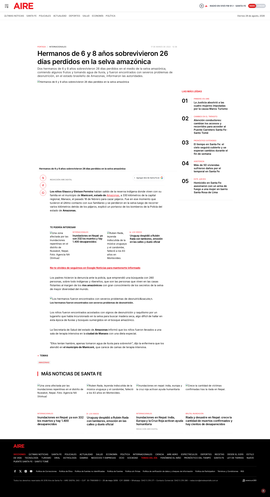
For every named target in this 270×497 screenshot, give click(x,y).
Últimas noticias (14, 15)
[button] (6, 6)
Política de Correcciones (46, 471)
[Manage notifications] (263, 491)
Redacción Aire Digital (61, 180)
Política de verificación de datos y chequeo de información (168, 471)
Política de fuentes (115, 471)
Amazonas (113, 195)
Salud (86, 15)
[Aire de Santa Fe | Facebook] (15, 471)
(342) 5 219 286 (181, 480)
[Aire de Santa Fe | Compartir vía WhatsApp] (43, 193)
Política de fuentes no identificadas (90, 471)
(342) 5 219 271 (147, 480)
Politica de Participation (205, 471)
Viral (57, 458)
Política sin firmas (132, 471)
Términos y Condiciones (228, 471)
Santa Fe (31, 15)
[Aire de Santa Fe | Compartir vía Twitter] (43, 178)
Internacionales (57, 47)
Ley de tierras (235, 458)
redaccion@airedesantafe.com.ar (204, 480)
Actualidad (60, 15)
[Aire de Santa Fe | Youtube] (31, 471)
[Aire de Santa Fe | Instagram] (25, 471)
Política (110, 15)
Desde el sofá (235, 454)
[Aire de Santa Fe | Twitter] (20, 471)
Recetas (219, 454)
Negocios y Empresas (103, 458)
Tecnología (31, 458)
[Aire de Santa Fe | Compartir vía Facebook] (43, 185)
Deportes (74, 15)
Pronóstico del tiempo (197, 458)
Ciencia (159, 454)
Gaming (84, 458)
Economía (97, 15)
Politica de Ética (65, 471)
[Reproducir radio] (202, 6)
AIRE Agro (172, 454)
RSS (242, 471)
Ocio (121, 458)
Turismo (46, 458)
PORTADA (41, 47)
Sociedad (132, 458)
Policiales (45, 15)
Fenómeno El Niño (170, 458)
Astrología (69, 458)
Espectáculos (189, 454)
